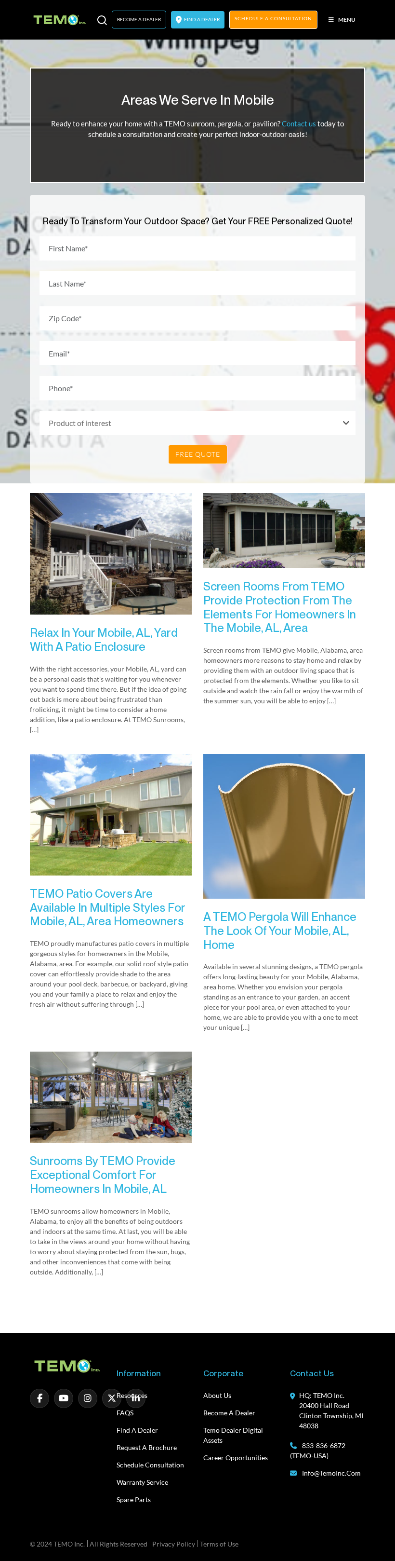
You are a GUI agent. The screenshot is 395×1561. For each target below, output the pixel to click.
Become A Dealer (139, 19)
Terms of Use (219, 1544)
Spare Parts (134, 1499)
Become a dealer (229, 1413)
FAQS (125, 1413)
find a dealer (201, 19)
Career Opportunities (235, 1457)
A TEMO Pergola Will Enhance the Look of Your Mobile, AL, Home (279, 931)
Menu (347, 19)
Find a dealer (137, 1430)
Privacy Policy (173, 1544)
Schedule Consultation (150, 1465)
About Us (217, 1395)
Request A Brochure (147, 1447)
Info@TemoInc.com (331, 1473)
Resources (132, 1395)
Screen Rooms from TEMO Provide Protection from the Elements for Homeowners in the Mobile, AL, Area (279, 607)
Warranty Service (142, 1482)
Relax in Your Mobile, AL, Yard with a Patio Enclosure (104, 640)
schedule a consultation (273, 18)
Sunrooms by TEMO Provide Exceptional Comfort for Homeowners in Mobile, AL (102, 1175)
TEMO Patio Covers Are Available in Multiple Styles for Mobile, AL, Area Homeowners (107, 908)
